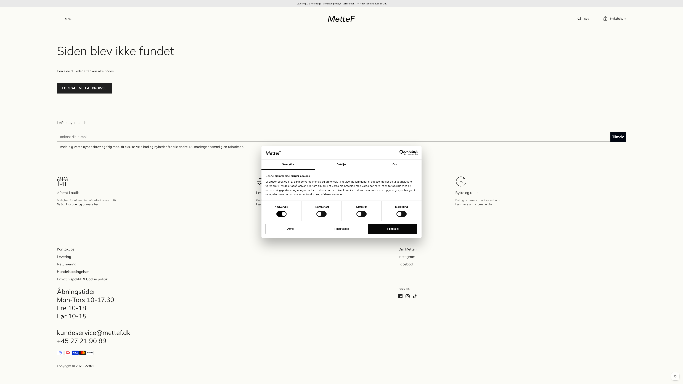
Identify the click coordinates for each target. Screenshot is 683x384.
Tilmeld (618, 137)
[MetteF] (342, 18)
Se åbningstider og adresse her (77, 204)
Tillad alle (393, 228)
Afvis (290, 228)
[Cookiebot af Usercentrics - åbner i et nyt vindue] (402, 152)
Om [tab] (395, 164)
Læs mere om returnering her (474, 204)
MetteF (89, 366)
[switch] (318, 213)
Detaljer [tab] (341, 164)
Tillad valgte (341, 228)
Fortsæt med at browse (84, 88)
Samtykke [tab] (288, 164)
